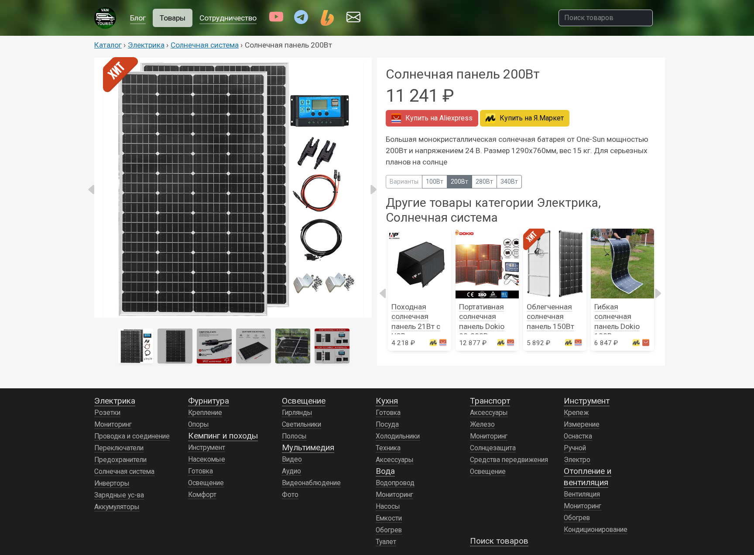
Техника (388, 448)
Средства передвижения (509, 460)
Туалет (386, 542)
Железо (482, 424)
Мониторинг (113, 424)
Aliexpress (439, 118)
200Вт (459, 181)
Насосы (388, 506)
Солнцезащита (493, 448)
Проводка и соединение (132, 436)
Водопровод (395, 483)
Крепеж (576, 413)
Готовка (200, 471)
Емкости (389, 518)
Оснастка (578, 436)
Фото (290, 495)
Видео (292, 459)
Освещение (206, 483)
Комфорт (202, 495)
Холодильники (398, 436)
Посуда (387, 424)
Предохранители (120, 460)
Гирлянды (297, 413)
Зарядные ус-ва (119, 495)
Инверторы (112, 483)
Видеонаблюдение (311, 483)
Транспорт (490, 401)
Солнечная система (205, 45)
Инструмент (206, 448)
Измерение (582, 424)
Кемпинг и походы (223, 436)
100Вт (434, 181)
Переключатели (119, 448)
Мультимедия (308, 447)
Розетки (107, 413)
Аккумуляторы (117, 507)
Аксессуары (395, 460)
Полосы (294, 436)
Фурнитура (208, 401)
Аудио (291, 471)
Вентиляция (582, 494)
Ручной (575, 448)
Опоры (198, 424)
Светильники (301, 424)
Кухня (387, 401)
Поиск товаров (499, 541)
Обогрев (389, 530)
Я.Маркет (532, 118)
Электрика (146, 45)
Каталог (108, 45)
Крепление (205, 413)
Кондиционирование (595, 530)
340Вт (509, 181)
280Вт (484, 181)
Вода (385, 471)
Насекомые (206, 459)
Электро (577, 460)
